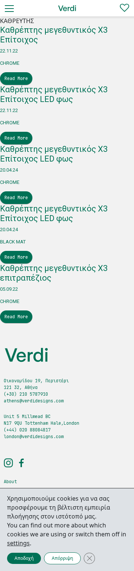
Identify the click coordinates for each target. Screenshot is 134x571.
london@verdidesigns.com (34, 437)
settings (18, 543)
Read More (16, 79)
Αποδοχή (24, 558)
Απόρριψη (62, 558)
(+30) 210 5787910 (26, 394)
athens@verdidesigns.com (34, 401)
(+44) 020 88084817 (27, 430)
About (10, 482)
